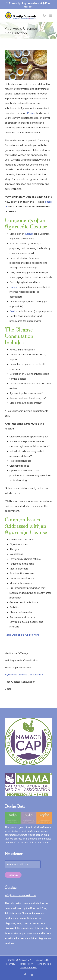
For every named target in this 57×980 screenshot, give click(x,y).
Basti (12, 311)
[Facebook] (25, 975)
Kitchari (29, 233)
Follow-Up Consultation (18, 667)
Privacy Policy (26, 963)
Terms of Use (42, 963)
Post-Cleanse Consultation (20, 681)
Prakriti (31, 113)
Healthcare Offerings (16, 653)
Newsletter (14, 853)
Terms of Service (28, 967)
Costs (8, 688)
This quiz (9, 827)
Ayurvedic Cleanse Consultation (24, 674)
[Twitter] (32, 975)
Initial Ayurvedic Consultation (21, 660)
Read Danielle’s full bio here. (22, 634)
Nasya (13, 286)
